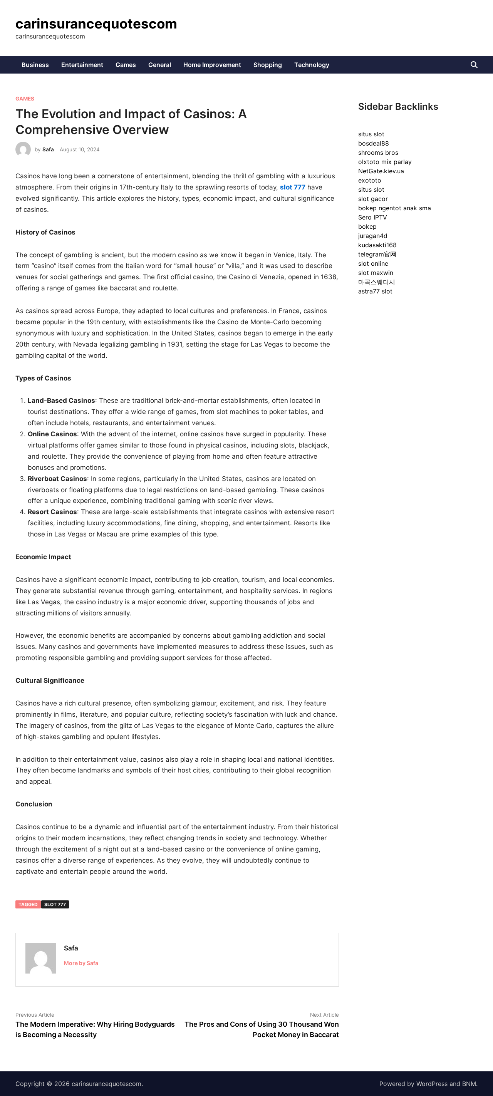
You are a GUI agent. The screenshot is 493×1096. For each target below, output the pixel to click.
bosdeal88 (373, 143)
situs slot (371, 134)
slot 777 (55, 904)
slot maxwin (375, 273)
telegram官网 (377, 254)
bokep (367, 226)
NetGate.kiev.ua (381, 171)
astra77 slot (375, 291)
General (159, 65)
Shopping (267, 65)
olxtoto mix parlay (385, 162)
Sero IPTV (372, 217)
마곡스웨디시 (376, 282)
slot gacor (373, 199)
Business (35, 65)
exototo (369, 180)
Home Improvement (212, 65)
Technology (311, 65)
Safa (48, 149)
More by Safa (81, 963)
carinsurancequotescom (96, 23)
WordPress (432, 1084)
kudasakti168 (377, 245)
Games (126, 65)
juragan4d (372, 236)
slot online (373, 263)
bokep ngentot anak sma (394, 208)
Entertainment (82, 65)
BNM (469, 1084)
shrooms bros (378, 152)
